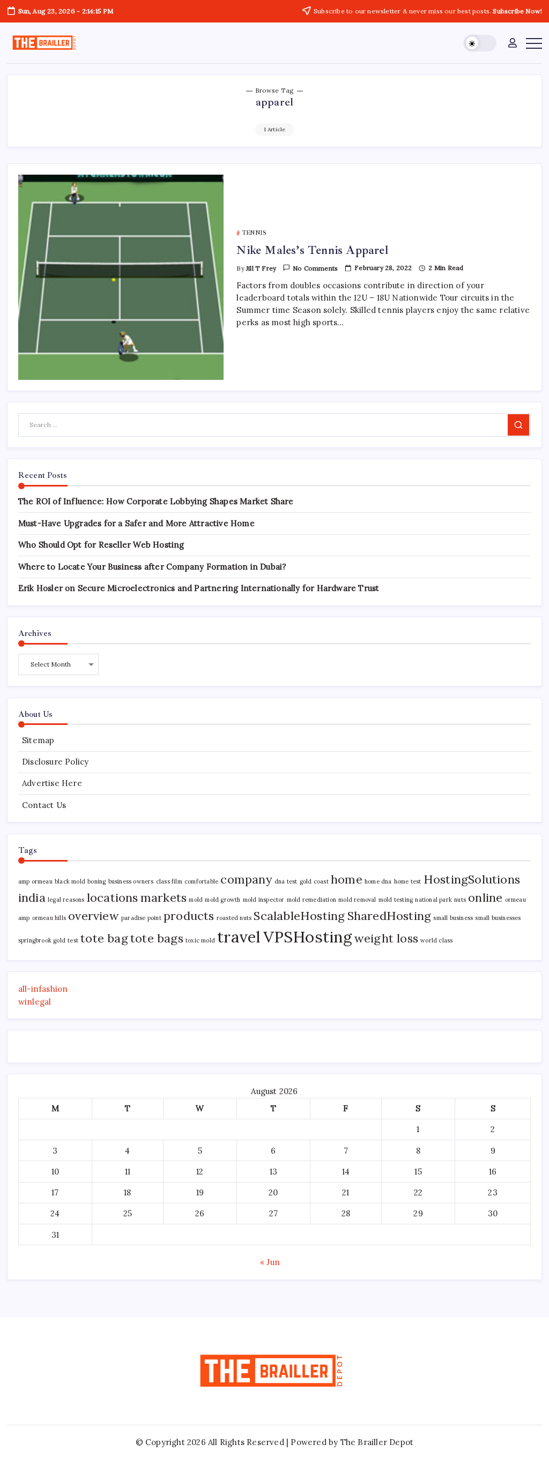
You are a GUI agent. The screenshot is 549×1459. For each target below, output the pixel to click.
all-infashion (43, 989)
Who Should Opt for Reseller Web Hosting (101, 545)
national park (433, 899)
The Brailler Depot (377, 1442)
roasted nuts (234, 918)
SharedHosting (389, 915)
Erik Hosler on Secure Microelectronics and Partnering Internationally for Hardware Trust (199, 588)
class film (169, 881)
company (246, 879)
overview (93, 915)
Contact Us (44, 805)
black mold (70, 881)
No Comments (315, 268)
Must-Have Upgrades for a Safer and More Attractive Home (136, 523)
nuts (460, 899)
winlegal (34, 1002)
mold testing (396, 899)
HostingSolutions (472, 879)
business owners (131, 881)
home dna (378, 881)
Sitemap (38, 740)
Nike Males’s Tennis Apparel (312, 250)
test (73, 940)
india (32, 897)
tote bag (104, 938)
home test (407, 881)
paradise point (141, 918)
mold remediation (311, 899)
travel (239, 936)
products (189, 915)
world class (436, 940)
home (346, 879)
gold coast (314, 881)
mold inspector (264, 899)
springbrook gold (41, 940)
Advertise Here (52, 783)
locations (112, 897)
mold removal (357, 899)
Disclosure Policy (55, 762)
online (485, 897)
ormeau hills (49, 918)
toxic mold (200, 940)
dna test (286, 881)
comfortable (201, 881)
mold (196, 899)
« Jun (270, 1262)
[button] (480, 43)
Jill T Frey (261, 268)
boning (96, 881)
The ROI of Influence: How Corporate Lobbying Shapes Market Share (156, 501)
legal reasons (66, 899)
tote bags (156, 938)
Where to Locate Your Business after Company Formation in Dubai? (152, 567)
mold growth (222, 899)
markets (163, 897)
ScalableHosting (299, 915)
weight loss (386, 938)
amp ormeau (35, 881)
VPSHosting (307, 936)
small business (453, 918)
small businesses (498, 918)
